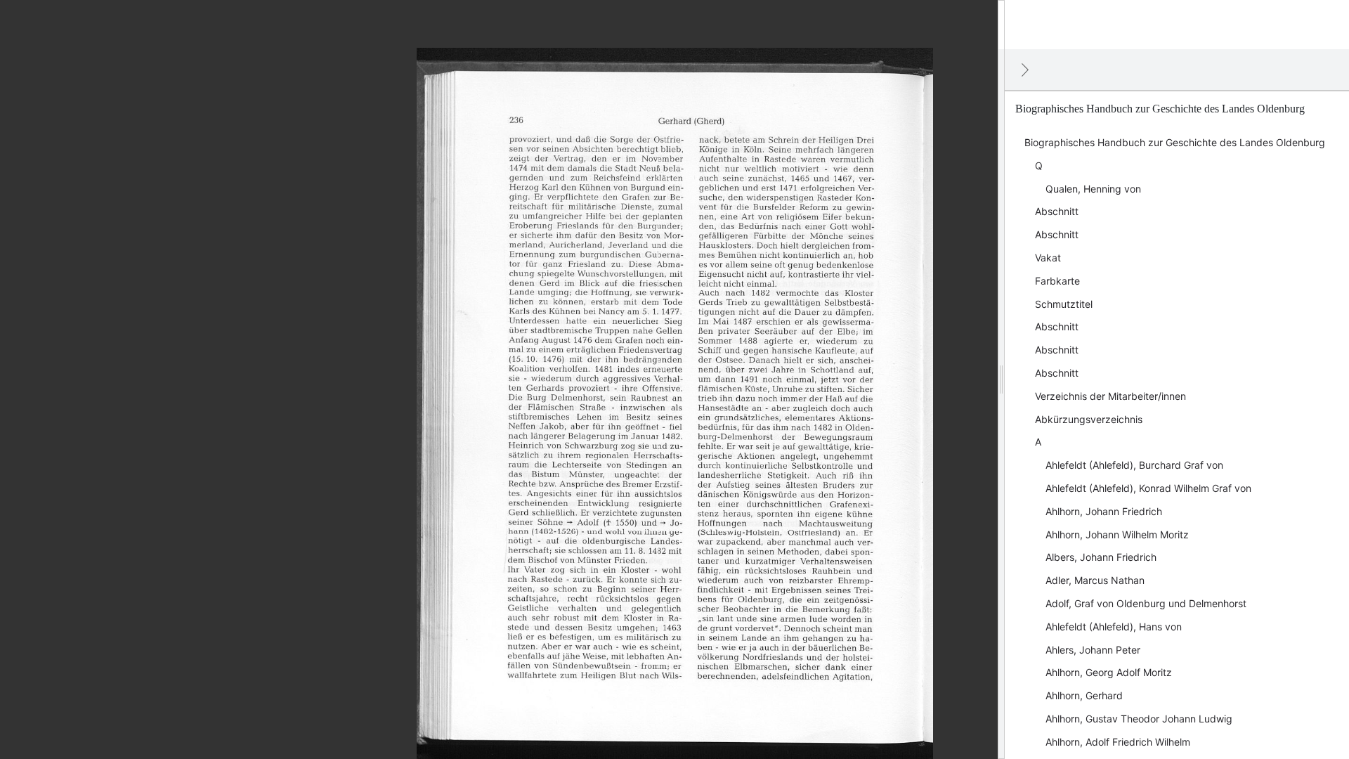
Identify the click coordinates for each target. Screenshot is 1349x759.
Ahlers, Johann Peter (1092, 650)
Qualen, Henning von (1093, 189)
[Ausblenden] (1025, 69)
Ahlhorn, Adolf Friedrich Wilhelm (1117, 742)
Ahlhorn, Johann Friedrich (1103, 511)
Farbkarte (1057, 281)
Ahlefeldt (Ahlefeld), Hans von (1113, 626)
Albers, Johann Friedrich (1100, 557)
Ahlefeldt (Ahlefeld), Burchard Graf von (1134, 465)
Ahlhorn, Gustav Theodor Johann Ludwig (1138, 719)
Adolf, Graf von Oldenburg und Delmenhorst (1145, 603)
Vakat (1048, 258)
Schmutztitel (1064, 304)
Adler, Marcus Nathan (1095, 580)
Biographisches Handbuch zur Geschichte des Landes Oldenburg (1174, 142)
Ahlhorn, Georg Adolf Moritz (1108, 672)
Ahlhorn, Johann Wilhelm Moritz (1117, 534)
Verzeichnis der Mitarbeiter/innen (1110, 396)
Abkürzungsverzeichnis (1088, 419)
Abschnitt (1056, 211)
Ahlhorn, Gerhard (1084, 695)
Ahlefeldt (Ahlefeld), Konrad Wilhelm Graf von (1148, 488)
